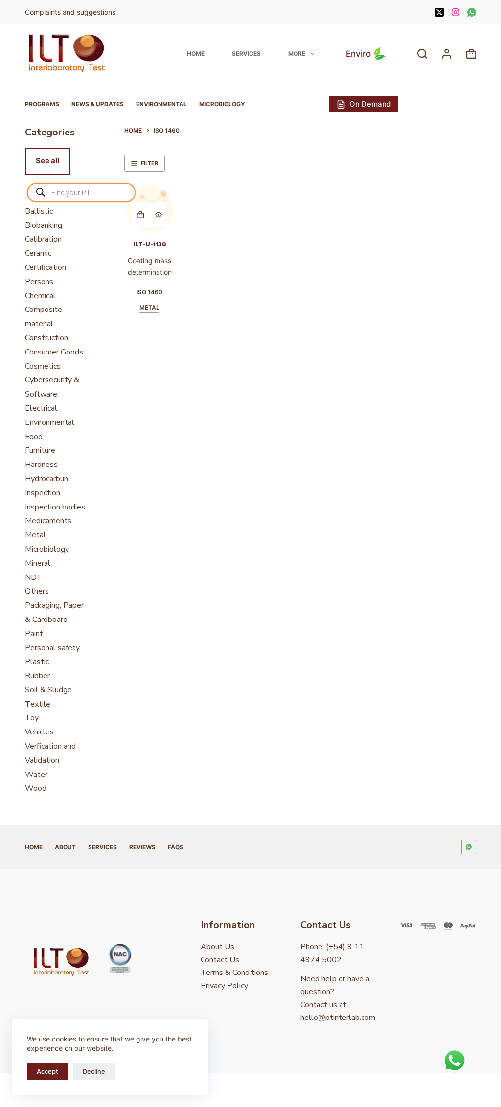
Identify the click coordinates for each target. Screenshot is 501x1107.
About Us (217, 946)
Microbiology (222, 104)
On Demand (370, 104)
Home (196, 53)
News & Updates (97, 104)
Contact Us (220, 959)
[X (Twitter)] (439, 12)
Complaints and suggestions (71, 12)
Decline (94, 1071)
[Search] (422, 54)
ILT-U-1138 (149, 244)
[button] (141, 214)
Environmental (161, 104)
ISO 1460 (149, 292)
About (65, 847)
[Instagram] (455, 12)
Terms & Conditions (234, 972)
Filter (149, 163)
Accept (47, 1071)
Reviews (142, 847)
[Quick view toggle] (159, 214)
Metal (149, 307)
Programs (42, 104)
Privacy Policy (224, 985)
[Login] (447, 54)
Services (246, 53)
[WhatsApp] (471, 12)
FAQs (175, 847)
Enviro (358, 54)
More (296, 53)
